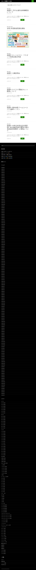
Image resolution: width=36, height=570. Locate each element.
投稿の (3, 561)
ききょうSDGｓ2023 (4, 463)
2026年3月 (3, 175)
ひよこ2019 (3, 478)
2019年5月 (3, 313)
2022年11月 (3, 242)
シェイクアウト (4, 523)
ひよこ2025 (3, 488)
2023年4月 (3, 234)
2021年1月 (3, 279)
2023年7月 (3, 229)
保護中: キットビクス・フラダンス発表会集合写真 (17, 56)
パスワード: (9, 64)
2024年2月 (3, 217)
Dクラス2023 (3, 449)
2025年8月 (3, 187)
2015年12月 (3, 381)
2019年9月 (3, 306)
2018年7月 (3, 329)
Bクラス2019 (3, 416)
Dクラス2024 (3, 451)
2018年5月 (3, 333)
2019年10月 (3, 304)
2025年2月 (3, 197)
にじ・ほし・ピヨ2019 (4, 476)
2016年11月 (3, 363)
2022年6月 (3, 251)
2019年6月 (3, 311)
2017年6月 (3, 351)
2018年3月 (3, 336)
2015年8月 (3, 388)
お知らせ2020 (8, 8)
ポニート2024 (3, 531)
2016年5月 (3, 373)
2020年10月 (3, 284)
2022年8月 (3, 247)
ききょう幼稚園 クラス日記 (6, 1)
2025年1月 (3, 199)
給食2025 (2, 546)
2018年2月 (3, 338)
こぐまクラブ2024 (4, 469)
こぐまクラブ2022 (4, 468)
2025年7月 (3, 189)
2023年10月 (3, 224)
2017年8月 (3, 348)
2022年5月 (3, 252)
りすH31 (2, 501)
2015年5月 (3, 393)
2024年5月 (3, 212)
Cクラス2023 (3, 436)
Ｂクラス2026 (3, 551)
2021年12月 (3, 261)
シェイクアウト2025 (4, 521)
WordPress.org (3, 564)
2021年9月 (3, 266)
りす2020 (2, 498)
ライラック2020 (3, 538)
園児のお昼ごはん (4, 543)
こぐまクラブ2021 (4, 466)
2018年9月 (3, 326)
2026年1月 (3, 179)
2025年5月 (3, 192)
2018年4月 (3, 334)
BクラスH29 (3, 426)
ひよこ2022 (3, 483)
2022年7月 (3, 249)
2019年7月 (3, 309)
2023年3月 (3, 236)
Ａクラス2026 (3, 550)
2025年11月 (3, 182)
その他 (11, 26)
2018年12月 (3, 321)
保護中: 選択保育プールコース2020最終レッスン (17, 108)
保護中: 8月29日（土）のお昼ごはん (6, 151)
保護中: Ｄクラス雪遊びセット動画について (17, 90)
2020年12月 (3, 281)
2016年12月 (3, 361)
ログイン (2, 559)
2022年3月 (3, 256)
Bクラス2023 (3, 421)
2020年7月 (3, 289)
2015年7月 (3, 390)
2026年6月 (3, 170)
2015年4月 (3, 395)
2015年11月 (3, 383)
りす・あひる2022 (4, 506)
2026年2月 (3, 177)
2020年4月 (3, 294)
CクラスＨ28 (3, 444)
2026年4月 (3, 174)
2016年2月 (3, 378)
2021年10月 (3, 264)
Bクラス (2, 414)
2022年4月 (3, 254)
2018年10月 (3, 324)
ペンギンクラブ (3, 526)
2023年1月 (3, 239)
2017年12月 (3, 341)
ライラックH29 (3, 540)
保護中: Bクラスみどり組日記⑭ (6, 156)
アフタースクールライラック (5, 513)
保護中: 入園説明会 (13, 73)
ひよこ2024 (3, 486)
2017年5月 (3, 353)
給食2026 (2, 548)
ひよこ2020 (3, 479)
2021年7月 (3, 269)
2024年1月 (3, 219)
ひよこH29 (3, 491)
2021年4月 (3, 274)
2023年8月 (3, 227)
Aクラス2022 (3, 404)
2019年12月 (3, 301)
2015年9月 (3, 386)
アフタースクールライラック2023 (6, 518)
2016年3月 (3, 376)
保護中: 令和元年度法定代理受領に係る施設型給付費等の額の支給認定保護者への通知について (18, 128)
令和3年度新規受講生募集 (16, 28)
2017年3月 (3, 356)
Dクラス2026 (3, 454)
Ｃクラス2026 (3, 553)
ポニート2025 (3, 533)
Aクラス (2, 401)
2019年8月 (3, 308)
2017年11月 (3, 343)
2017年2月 (3, 358)
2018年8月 (3, 328)
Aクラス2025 (3, 409)
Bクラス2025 (3, 424)
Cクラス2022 (3, 434)
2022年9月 (3, 246)
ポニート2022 (3, 528)
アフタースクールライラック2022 (6, 516)
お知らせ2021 (3, 459)
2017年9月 (3, 346)
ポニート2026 (3, 535)
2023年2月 (3, 237)
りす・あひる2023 (4, 508)
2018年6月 (3, 331)
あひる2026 (3, 456)
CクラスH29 (3, 441)
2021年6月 (3, 271)
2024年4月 (3, 214)
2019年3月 (3, 316)
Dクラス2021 (3, 446)
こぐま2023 (3, 464)
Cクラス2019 (3, 431)
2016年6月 (3, 371)
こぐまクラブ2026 (4, 473)
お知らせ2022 (3, 461)
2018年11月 (3, 323)
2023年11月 (3, 222)
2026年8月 (3, 167)
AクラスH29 (3, 411)
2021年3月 (3, 276)
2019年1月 (3, 319)
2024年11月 (3, 202)
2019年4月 (3, 314)
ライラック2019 (3, 536)
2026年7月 (3, 169)
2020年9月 (3, 286)
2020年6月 (3, 291)
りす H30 (3, 503)
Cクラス (2, 429)
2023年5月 (3, 232)
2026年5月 (3, 172)
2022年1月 (3, 259)
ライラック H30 (4, 541)
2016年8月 (3, 368)
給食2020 (2, 545)
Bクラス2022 (3, 419)
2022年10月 (3, 244)
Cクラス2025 (3, 439)
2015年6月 (3, 391)
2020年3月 (3, 296)
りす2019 (2, 496)
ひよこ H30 (3, 493)
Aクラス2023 (3, 406)
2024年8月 (3, 207)
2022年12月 (3, 241)
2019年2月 (3, 318)
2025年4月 (3, 194)
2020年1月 (3, 299)
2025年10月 (3, 184)
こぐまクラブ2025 (4, 471)
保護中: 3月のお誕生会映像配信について (18, 11)
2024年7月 (3, 209)
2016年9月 (3, 366)
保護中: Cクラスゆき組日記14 (6, 154)
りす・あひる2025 (4, 511)
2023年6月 (3, 231)
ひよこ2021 (3, 481)
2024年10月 (3, 204)
